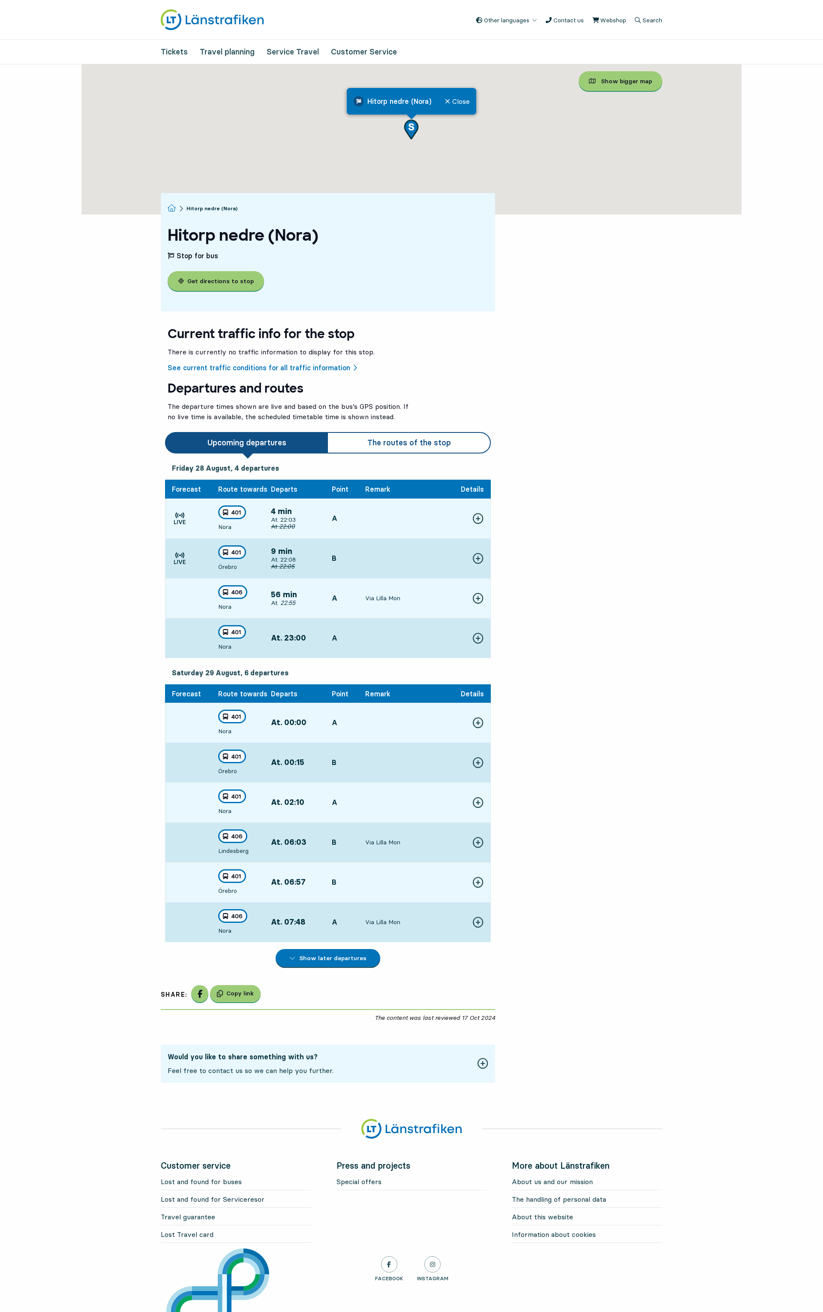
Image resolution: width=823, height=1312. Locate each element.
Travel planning (227, 52)
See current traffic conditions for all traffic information (259, 367)
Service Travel (293, 52)
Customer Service (364, 52)
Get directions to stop (220, 281)
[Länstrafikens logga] (212, 19)
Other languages (505, 20)
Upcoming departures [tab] (246, 442)
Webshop (612, 20)
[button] (411, 129)
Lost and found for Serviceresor (212, 1199)
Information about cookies (554, 1234)
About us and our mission (552, 1181)
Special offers (358, 1181)
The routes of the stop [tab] (409, 442)
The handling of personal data (559, 1199)
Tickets (174, 52)
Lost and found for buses (201, 1181)
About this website (542, 1216)
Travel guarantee (188, 1216)
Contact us (568, 20)
